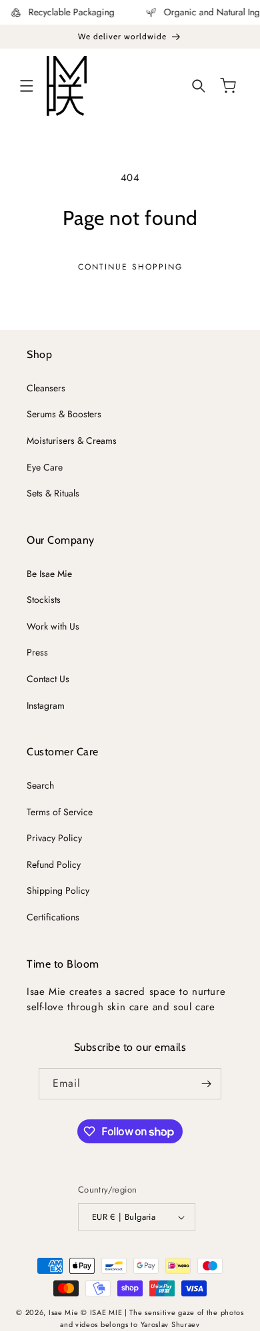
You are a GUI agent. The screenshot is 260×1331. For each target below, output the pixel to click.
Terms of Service (60, 812)
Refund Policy (54, 864)
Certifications (53, 917)
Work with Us (53, 626)
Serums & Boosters (64, 414)
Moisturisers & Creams (72, 440)
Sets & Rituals (53, 493)
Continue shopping (130, 267)
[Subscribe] (206, 1083)
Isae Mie (65, 1312)
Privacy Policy (54, 838)
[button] (26, 85)
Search (40, 785)
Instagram (46, 705)
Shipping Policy (58, 890)
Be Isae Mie (49, 573)
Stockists (44, 599)
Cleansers (46, 388)
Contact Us (48, 678)
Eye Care (45, 467)
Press (37, 652)
